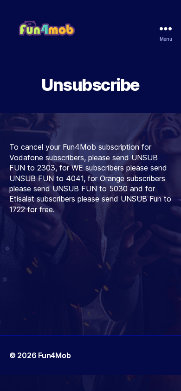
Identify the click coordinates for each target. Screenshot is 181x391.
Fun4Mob (54, 355)
